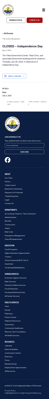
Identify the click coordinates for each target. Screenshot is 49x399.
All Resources (10, 371)
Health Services (12, 302)
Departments (11, 210)
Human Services (12, 274)
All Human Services (12, 296)
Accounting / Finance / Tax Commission (20, 214)
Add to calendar (14, 76)
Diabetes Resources (13, 321)
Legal (7, 200)
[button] (24, 151)
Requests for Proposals (14, 192)
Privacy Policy (10, 391)
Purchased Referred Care (15, 292)
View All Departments (13, 239)
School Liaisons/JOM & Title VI (16, 260)
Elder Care (9, 232)
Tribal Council (10, 185)
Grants (7, 228)
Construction (10, 225)
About (8, 174)
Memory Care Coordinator (15, 332)
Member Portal (11, 364)
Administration (10, 217)
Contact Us (9, 203)
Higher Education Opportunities (17, 253)
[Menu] (44, 10)
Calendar (8, 346)
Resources (10, 342)
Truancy (8, 257)
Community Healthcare (14, 328)
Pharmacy (9, 314)
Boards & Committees (13, 189)
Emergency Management (15, 236)
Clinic (7, 306)
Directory (8, 357)
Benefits (8, 221)
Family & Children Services (15, 285)
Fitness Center (10, 317)
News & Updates (11, 349)
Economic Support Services (15, 278)
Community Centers (13, 353)
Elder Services (10, 281)
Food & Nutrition (11, 289)
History (7, 181)
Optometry (9, 324)
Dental (7, 310)
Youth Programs (11, 249)
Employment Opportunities (15, 367)
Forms (7, 360)
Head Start (9, 264)
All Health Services (12, 335)
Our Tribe (8, 178)
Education (9, 245)
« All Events (7, 33)
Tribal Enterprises (11, 196)
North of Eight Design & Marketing (27, 393)
